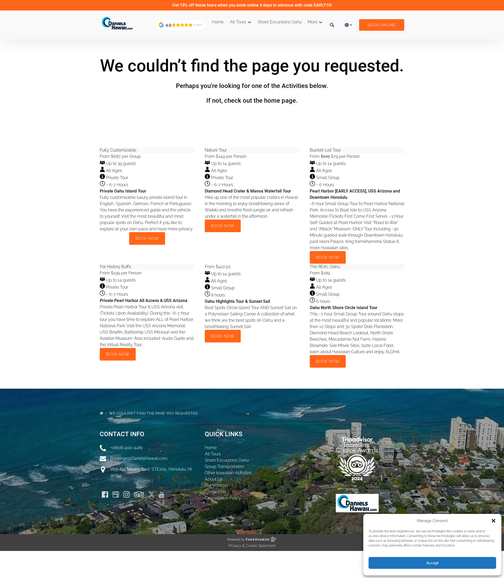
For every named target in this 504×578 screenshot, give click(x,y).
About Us (214, 479)
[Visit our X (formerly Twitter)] (151, 494)
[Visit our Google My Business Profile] (115, 494)
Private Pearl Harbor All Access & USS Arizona (143, 300)
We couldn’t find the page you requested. (154, 413)
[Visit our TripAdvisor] (139, 494)
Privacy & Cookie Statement (252, 546)
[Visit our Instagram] (126, 494)
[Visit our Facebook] (105, 494)
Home (218, 21)
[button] (493, 520)
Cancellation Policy (223, 498)
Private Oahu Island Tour (123, 191)
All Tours (213, 453)
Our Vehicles (216, 485)
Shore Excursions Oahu (280, 21)
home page (280, 100)
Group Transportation (224, 466)
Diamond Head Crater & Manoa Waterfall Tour (248, 191)
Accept (432, 563)
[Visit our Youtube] (161, 494)
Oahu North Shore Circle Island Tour (343, 307)
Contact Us (215, 491)
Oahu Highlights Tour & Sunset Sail (237, 301)
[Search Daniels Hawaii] (332, 25)
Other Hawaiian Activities (228, 472)
